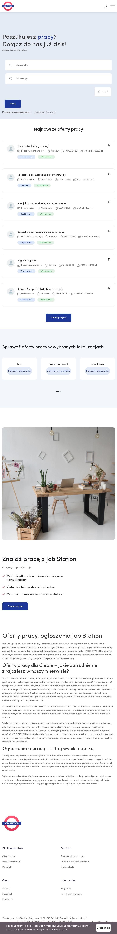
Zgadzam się (103, 928)
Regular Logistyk (26, 261)
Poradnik (6, 867)
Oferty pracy (8, 856)
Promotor (51, 112)
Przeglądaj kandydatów (73, 856)
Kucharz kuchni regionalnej (32, 146)
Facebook (7, 894)
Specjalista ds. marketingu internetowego (41, 175)
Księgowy (39, 112)
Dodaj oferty (67, 867)
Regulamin (66, 889)
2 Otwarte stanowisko (58, 371)
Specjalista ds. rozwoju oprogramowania (40, 232)
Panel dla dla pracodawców (75, 862)
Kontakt (6, 889)
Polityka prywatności (71, 894)
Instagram (7, 899)
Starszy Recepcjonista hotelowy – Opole (40, 289)
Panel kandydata (11, 862)
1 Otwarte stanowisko (19, 371)
